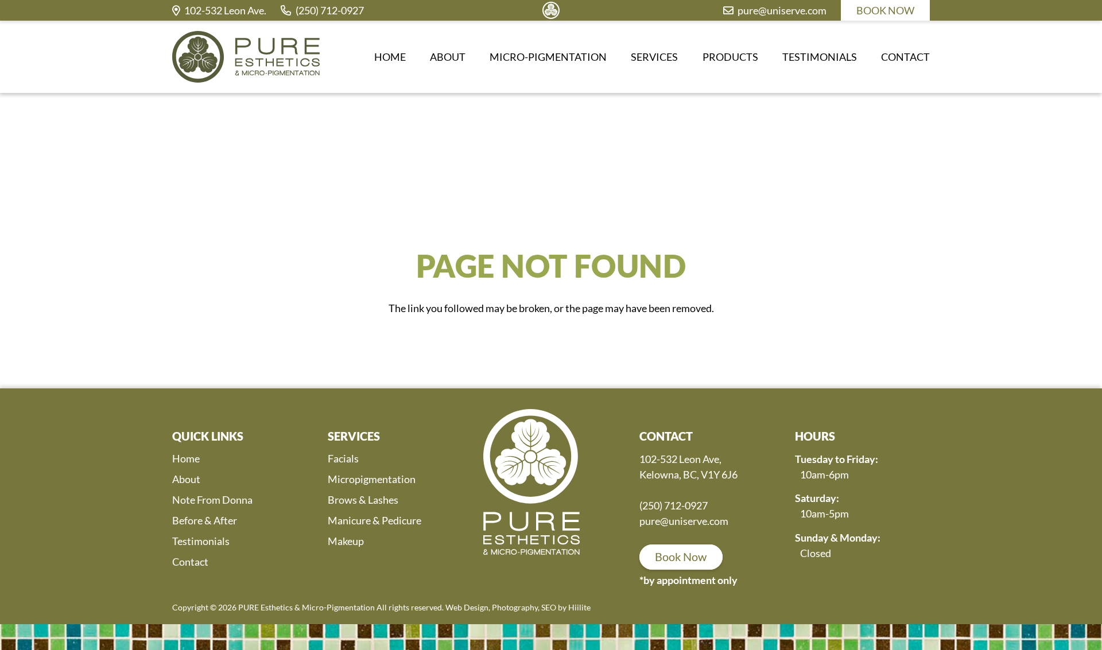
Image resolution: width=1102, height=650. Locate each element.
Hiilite (579, 607)
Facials (343, 458)
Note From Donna (212, 499)
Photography (515, 607)
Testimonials (201, 541)
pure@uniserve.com (683, 521)
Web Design (466, 607)
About (186, 479)
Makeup (346, 541)
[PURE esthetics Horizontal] (246, 57)
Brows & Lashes (363, 499)
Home (186, 458)
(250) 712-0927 (673, 505)
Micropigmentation (372, 479)
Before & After (204, 520)
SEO (548, 607)
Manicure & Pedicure (374, 520)
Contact (190, 561)
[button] (613, 56)
